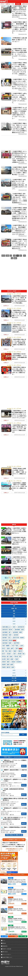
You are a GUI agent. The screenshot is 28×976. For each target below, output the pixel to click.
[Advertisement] (14, 142)
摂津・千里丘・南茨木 (6, 651)
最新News (8, 3)
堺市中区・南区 (18, 656)
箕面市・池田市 (10, 648)
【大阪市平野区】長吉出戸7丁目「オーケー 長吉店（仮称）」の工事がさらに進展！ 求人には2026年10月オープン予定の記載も (19, 299)
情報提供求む (5, 946)
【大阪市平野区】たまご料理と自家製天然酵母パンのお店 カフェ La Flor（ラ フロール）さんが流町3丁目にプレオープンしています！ (19, 414)
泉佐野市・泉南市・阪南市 (7, 664)
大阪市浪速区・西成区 (6, 643)
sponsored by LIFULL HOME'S (18, 874)
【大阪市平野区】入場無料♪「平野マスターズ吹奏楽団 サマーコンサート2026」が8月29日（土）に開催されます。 (19, 486)
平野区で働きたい (8, 757)
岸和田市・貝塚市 (6, 661)
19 (14, 255)
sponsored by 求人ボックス (19, 757)
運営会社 (4, 943)
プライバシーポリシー (6, 954)
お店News (24, 3)
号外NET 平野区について (7, 957)
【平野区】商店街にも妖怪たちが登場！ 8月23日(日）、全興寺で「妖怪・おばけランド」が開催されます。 (19, 472)
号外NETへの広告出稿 (6, 948)
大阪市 (14, 626)
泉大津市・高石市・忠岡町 (7, 659)
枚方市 (3, 653)
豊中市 (19, 648)
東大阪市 (9, 653)
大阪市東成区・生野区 (6, 634)
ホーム (3, 940)
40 (24, 255)
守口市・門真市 (15, 645)
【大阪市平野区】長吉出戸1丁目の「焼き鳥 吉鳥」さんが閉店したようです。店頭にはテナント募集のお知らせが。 (19, 429)
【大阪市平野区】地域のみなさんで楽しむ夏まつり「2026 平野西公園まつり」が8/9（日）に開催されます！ (19, 371)
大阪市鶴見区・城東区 (17, 632)
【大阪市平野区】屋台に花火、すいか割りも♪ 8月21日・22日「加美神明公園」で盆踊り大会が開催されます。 (19, 343)
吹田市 (21, 645)
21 (20, 255)
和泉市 (16, 659)
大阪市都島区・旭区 (6, 632)
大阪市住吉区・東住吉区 (9, 640)
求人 (13, 3)
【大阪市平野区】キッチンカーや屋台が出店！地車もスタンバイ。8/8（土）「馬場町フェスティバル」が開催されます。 (19, 314)
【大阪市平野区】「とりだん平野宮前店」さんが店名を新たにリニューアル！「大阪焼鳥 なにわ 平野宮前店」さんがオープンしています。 (19, 550)
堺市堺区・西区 (21, 653)
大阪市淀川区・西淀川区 (7, 629)
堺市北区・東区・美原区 (7, 656)
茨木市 (3, 648)
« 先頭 (7, 255)
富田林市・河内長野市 (16, 661)
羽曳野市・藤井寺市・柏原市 (8, 667)
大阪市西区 (16, 634)
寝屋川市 (20, 651)
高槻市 (15, 651)
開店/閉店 (18, 3)
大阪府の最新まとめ (6, 626)
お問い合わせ (5, 951)
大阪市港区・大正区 (6, 637)
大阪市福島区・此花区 (19, 629)
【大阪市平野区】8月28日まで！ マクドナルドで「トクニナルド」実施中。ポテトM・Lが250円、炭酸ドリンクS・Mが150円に (19, 560)
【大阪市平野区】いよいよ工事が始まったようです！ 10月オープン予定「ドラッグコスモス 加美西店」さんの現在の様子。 (19, 328)
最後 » (15, 258)
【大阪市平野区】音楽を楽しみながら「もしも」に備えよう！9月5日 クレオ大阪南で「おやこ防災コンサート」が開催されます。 (19, 541)
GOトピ (2, 3)
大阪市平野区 (16, 643)
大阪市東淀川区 (21, 626)
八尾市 (14, 653)
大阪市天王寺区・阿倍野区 (18, 637)
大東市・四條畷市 (6, 645)
